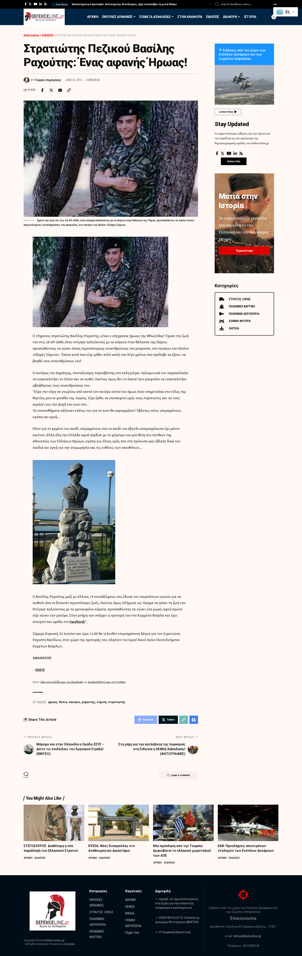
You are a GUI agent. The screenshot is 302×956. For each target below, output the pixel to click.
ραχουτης (88, 702)
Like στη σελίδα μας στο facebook (61, 682)
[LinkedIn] (40, 4)
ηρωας (52, 702)
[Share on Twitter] (51, 90)
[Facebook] (26, 4)
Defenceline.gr (55, 940)
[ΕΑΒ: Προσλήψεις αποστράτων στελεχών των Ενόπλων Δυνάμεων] (248, 823)
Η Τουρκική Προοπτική (175, 932)
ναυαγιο (74, 702)
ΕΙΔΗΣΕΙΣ (40, 857)
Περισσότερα (244, 250)
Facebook (77, 621)
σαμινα (102, 702)
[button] (208, 4)
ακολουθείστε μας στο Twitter (107, 682)
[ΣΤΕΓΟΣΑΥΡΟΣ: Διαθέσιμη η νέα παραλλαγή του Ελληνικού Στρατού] (54, 823)
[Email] (60, 90)
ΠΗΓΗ (40, 669)
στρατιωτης (116, 702)
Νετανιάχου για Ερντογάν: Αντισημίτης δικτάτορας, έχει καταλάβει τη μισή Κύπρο (124, 4)
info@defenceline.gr (247, 936)
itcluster (69, 944)
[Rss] (45, 4)
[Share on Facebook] (42, 90)
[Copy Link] (69, 90)
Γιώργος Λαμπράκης (48, 80)
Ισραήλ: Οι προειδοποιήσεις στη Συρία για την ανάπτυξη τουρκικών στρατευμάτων (176, 903)
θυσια (63, 702)
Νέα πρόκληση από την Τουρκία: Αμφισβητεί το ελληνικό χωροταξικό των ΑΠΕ (182, 850)
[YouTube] (35, 4)
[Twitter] (30, 4)
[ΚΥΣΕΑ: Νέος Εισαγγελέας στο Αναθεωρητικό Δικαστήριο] (118, 823)
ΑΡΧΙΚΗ (28, 857)
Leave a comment (180, 775)
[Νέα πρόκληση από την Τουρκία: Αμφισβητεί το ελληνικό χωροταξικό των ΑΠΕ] (183, 823)
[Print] (193, 720)
